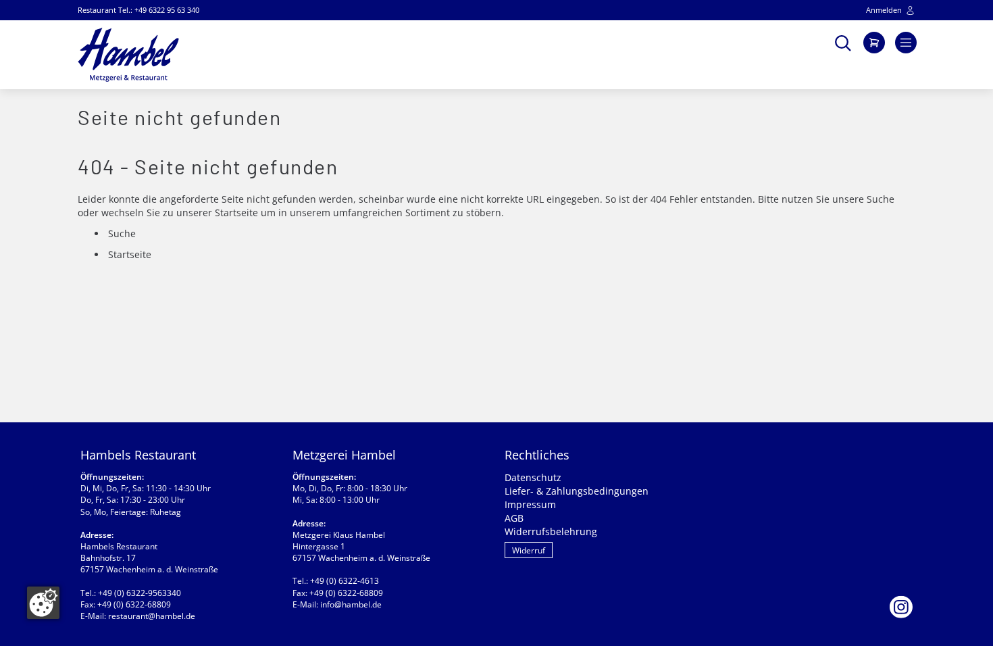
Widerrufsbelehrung (551, 531)
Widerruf (528, 550)
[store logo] (128, 54)
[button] (843, 41)
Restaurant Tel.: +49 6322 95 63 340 (138, 10)
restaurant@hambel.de (151, 616)
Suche (880, 199)
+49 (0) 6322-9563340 (139, 593)
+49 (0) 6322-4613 (344, 581)
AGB (514, 518)
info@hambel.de (351, 604)
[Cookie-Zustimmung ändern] (43, 603)
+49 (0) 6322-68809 (134, 604)
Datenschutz (533, 477)
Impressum (530, 504)
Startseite (236, 212)
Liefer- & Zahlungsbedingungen (576, 490)
